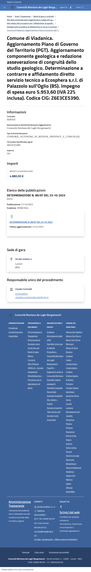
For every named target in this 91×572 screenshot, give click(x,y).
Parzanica (74, 419)
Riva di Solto (74, 435)
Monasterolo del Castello (74, 413)
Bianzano (74, 344)
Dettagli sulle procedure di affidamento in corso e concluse (32, 26)
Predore (74, 427)
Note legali (26, 552)
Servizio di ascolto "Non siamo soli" (54, 409)
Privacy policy (39, 552)
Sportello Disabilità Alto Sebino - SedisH (54, 399)
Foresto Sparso (74, 387)
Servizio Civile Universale (55, 417)
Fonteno (74, 383)
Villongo (74, 487)
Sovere (74, 451)
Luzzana (69, 407)
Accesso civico (34, 344)
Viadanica (74, 471)
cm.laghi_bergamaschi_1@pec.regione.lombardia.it (45, 539)
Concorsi (31, 360)
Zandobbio (74, 491)
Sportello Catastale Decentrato (55, 389)
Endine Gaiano (74, 375)
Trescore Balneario (74, 467)
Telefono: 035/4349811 (40, 512)
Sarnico (74, 443)
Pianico (74, 423)
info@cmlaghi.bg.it (45, 531)
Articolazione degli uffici (54, 338)
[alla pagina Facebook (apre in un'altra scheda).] (69, 7)
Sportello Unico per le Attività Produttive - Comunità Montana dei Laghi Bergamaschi (55, 354)
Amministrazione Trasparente (35, 334)
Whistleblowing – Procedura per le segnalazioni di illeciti (36, 381)
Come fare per (34, 348)
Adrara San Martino (74, 332)
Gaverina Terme (74, 395)
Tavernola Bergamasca (74, 461)
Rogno (74, 439)
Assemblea (13, 336)
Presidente (13, 328)
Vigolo (74, 483)
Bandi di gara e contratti (43, 16)
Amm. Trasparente (23, 16)
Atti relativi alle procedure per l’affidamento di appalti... (30, 23)
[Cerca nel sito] (82, 7)
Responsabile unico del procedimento (18, 569)
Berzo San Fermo (74, 340)
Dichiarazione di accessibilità (59, 552)
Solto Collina (74, 447)
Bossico (74, 351)
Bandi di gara (33, 351)
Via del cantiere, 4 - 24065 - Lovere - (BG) (47, 506)
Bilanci (30, 356)
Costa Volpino (74, 367)
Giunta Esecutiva (16, 332)
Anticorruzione (34, 340)
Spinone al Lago (74, 455)
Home (9, 16)
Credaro (74, 371)
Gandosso (74, 391)
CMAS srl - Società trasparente (36, 369)
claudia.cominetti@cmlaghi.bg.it (32, 297)
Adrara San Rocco (74, 336)
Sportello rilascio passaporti (54, 381)
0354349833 (21, 293)
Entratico (74, 379)
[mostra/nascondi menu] (4, 7)
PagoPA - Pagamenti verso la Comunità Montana (55, 371)
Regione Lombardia (14, 2)
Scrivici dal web (70, 512)
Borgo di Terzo (74, 347)
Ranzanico (74, 431)
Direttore (50, 332)
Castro (74, 360)
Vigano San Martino (74, 477)
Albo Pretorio (36, 363)
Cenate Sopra (74, 363)
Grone (74, 399)
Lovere (74, 403)
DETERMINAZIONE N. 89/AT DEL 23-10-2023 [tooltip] (31, 222)
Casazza (74, 356)
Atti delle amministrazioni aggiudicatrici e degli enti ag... (30, 19)
